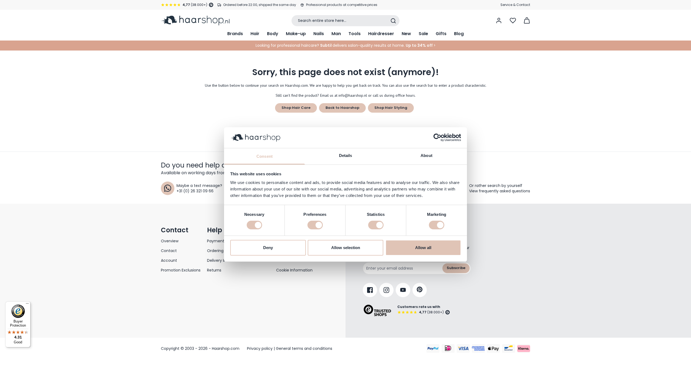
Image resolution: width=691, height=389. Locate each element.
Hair (254, 34)
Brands (235, 34)
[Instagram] (386, 290)
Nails (318, 34)
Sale (423, 34)
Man (336, 34)
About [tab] (426, 155)
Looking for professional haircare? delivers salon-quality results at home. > (346, 45)
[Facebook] (370, 290)
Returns (214, 270)
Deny (268, 247)
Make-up (296, 34)
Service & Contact (515, 4)
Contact (169, 250)
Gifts (441, 34)
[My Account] (499, 20)
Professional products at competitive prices (341, 4)
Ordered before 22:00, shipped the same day (259, 4)
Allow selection (345, 247)
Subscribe (456, 267)
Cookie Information (294, 270)
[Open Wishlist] (513, 20)
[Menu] (27, 304)
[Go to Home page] (195, 20)
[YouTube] (403, 290)
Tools (354, 34)
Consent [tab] (264, 156)
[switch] (315, 225)
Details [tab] (345, 155)
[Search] (393, 21)
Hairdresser (381, 34)
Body (272, 34)
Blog (459, 34)
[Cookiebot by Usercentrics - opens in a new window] (437, 137)
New (406, 34)
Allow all (423, 247)
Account (169, 260)
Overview (169, 241)
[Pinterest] (419, 290)
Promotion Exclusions (181, 270)
